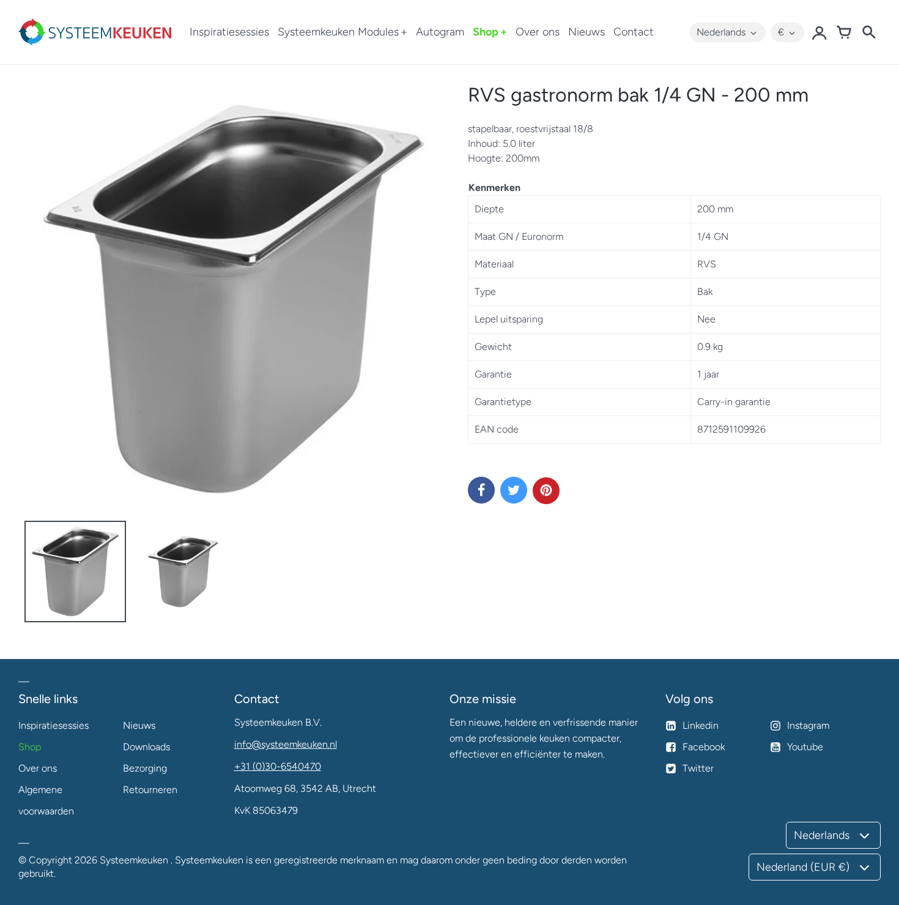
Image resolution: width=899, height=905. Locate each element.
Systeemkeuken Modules (338, 32)
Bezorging (145, 768)
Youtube (805, 747)
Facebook (704, 747)
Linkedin (701, 725)
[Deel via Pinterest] (546, 490)
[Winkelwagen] (844, 32)
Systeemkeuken (134, 860)
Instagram (808, 725)
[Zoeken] (868, 32)
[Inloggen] (819, 32)
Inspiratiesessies (229, 32)
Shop (485, 32)
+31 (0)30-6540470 (277, 766)
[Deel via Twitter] (513, 490)
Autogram (440, 32)
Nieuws (586, 32)
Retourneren (150, 789)
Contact (633, 32)
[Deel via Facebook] (481, 490)
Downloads (146, 747)
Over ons (538, 32)
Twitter (698, 768)
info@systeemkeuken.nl (285, 744)
